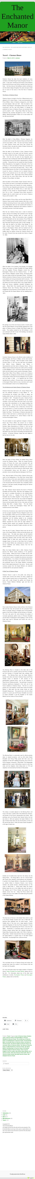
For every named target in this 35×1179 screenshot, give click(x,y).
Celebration (6, 1113)
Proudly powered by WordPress (17, 1174)
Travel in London (11, 1051)
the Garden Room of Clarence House (15, 1042)
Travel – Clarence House (12, 55)
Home (14, 42)
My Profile (20, 42)
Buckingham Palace (19, 975)
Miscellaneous (6, 1118)
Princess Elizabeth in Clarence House (15, 1038)
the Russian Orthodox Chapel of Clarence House (16, 1048)
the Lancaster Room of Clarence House (17, 1044)
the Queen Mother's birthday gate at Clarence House (16, 1047)
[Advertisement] (17, 996)
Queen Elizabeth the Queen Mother (15, 971)
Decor (4, 1116)
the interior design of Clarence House (20, 1043)
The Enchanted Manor (17, 16)
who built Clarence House (21, 1054)
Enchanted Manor (18, 1037)
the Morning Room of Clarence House (15, 1046)
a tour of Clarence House (21, 1036)
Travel (8, 1036)
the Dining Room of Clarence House (15, 1040)
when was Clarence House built (18, 1052)
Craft (4, 1115)
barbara (18, 58)
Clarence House (10, 1037)
